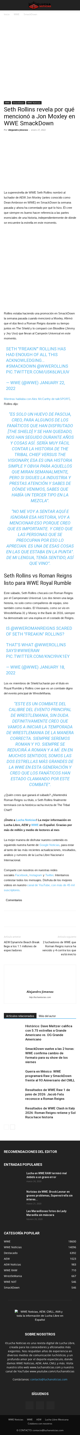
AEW (38, 1419)
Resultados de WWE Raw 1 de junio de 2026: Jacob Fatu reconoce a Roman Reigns (47, 1094)
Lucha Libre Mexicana (57, 1419)
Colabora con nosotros (40, 1423)
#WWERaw (28, 650)
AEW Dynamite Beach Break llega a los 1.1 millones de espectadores (21, 946)
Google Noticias (49, 845)
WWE (16, 14)
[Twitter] (17, 138)
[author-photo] (40, 978)
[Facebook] (8, 138)
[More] (44, 138)
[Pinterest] (26, 138)
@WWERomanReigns (33, 628)
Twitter (49, 875)
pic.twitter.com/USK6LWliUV (37, 372)
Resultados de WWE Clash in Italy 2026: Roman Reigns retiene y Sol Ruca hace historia (50, 1112)
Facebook (21, 875)
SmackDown (30, 14)
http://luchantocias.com (40, 997)
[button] (6, 5)
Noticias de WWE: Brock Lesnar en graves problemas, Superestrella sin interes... (49, 1195)
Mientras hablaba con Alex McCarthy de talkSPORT (37, 399)
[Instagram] (40, 1405)
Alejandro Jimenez (18, 129)
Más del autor (47, 1016)
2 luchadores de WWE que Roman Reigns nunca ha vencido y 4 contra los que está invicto (59, 948)
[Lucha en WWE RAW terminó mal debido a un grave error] (13, 1178)
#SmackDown (21, 366)
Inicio (7, 14)
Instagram (35, 875)
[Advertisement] (40, 60)
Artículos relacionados (20, 1016)
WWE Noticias (33, 102)
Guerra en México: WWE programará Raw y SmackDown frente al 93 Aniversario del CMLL (50, 1075)
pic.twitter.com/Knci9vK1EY (38, 656)
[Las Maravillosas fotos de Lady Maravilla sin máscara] (13, 1216)
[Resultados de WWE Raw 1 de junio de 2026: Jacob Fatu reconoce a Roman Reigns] (13, 1094)
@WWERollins (52, 366)
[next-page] (12, 1127)
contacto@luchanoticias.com (48, 1379)
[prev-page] (6, 1127)
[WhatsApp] (34, 138)
